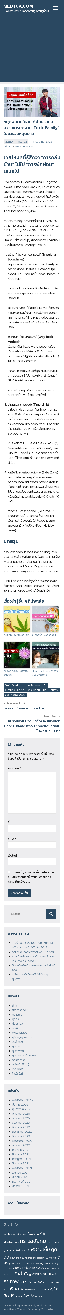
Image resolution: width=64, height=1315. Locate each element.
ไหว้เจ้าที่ (38, 1296)
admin (7, 147)
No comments (24, 147)
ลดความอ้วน (9, 1268)
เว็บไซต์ (12, 855)
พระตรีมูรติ (31, 1263)
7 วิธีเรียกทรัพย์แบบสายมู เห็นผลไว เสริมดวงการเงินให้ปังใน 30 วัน (32, 945)
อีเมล (12, 839)
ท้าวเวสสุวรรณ (39, 1257)
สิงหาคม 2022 (21, 1127)
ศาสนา (37, 1274)
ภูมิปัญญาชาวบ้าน (22, 1037)
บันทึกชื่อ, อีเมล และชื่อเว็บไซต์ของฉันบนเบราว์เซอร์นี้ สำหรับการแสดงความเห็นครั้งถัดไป (31, 877)
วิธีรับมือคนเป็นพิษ (37, 690)
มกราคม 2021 (20, 1186)
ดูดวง (15, 1019)
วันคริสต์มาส (41, 1268)
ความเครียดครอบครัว (34, 685)
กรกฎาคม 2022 (22, 1132)
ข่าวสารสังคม (20, 1010)
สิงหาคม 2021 (20, 1154)
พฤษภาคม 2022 (22, 1141)
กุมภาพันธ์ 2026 (22, 1109)
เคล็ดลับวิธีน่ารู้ (20, 1064)
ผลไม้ (56, 1257)
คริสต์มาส (19, 1250)
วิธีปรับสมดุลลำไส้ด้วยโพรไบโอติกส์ (33, 952)
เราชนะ (51, 1282)
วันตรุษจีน (52, 1268)
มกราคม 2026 (21, 1114)
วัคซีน (18, 1268)
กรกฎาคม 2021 (21, 1159)
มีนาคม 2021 (19, 1177)
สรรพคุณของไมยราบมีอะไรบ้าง (16, 673)
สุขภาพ (9, 142)
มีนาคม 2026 (20, 1105)
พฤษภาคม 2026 (22, 1100)
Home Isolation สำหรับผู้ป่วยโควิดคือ (45, 673)
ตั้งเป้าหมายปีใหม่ (17, 1257)
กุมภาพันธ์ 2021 (21, 1182)
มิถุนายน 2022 (21, 1136)
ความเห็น (14, 768)
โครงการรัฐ (46, 1289)
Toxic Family (12, 685)
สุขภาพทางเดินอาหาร (24, 1055)
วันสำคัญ (17, 1042)
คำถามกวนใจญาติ (14, 690)
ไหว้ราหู (19, 1296)
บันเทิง (16, 1028)
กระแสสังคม (33, 1241)
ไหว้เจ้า (28, 1296)
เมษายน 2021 (20, 1173)
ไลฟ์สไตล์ (22, 142)
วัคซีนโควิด (28, 1268)
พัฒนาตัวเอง (20, 1033)
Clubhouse (22, 1234)
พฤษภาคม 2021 (22, 1168)
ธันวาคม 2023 (21, 1123)
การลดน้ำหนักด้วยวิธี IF (44, 635)
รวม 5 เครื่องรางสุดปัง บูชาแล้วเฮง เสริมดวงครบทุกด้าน (33, 958)
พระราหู (39, 1263)
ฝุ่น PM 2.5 (13, 1263)
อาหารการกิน (19, 1060)
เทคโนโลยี (18, 1069)
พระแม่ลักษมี (49, 1263)
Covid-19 (36, 1233)
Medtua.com (11, 1242)
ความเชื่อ (17, 1015)
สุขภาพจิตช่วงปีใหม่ (15, 695)
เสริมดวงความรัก (32, 1289)
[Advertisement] (32, 50)
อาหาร (25, 1281)
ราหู (56, 1263)
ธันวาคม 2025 (21, 1118)
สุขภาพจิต (18, 1051)
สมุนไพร (49, 1274)
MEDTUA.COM (18, 6)
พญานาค (22, 1263)
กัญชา (50, 1242)
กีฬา (14, 1006)
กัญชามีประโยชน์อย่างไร (17, 635)
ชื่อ (11, 822)
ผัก (6, 1263)
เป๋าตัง (45, 1282)
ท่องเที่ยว (17, 1024)
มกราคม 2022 (21, 1145)
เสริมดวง (15, 1289)
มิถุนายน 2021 (20, 1163)
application (10, 1234)
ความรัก (27, 1250)
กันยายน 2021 (20, 1150)
